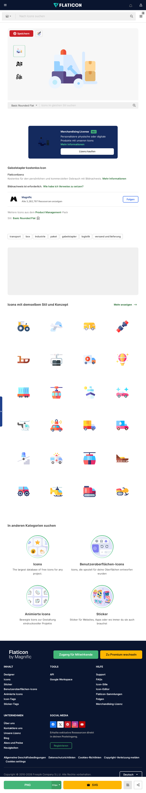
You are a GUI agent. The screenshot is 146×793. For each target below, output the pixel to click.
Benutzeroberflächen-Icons (20, 689)
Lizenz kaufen (87, 151)
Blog (6, 738)
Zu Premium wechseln (121, 654)
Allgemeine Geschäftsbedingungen (25, 757)
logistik (86, 236)
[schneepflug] (23, 491)
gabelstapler (69, 236)
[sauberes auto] (122, 392)
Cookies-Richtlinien (89, 757)
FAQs (99, 679)
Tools (54, 666)
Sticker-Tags (11, 703)
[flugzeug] (56, 326)
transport (15, 236)
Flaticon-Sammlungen (109, 694)
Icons (7, 679)
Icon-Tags (10, 698)
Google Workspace (61, 679)
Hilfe (99, 666)
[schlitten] (23, 359)
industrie (40, 236)
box (28, 236)
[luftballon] (122, 359)
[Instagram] (75, 724)
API (52, 674)
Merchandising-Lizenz (109, 703)
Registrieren (61, 745)
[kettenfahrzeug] (89, 491)
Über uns (9, 723)
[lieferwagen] (89, 425)
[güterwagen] (23, 392)
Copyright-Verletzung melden (121, 757)
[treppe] (23, 458)
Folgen (100, 698)
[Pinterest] (67, 724)
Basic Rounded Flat (24, 218)
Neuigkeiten (11, 747)
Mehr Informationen (72, 144)
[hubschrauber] (23, 425)
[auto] (56, 425)
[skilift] (56, 359)
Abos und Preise (13, 742)
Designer (9, 674)
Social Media (59, 715)
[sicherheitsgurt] (122, 326)
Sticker (8, 684)
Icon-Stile (102, 684)
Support (101, 674)
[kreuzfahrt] (89, 392)
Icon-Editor (103, 689)
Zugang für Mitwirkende (76, 654)
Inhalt (8, 666)
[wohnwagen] (89, 326)
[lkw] (89, 359)
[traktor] (23, 326)
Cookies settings (16, 761)
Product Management (48, 212)
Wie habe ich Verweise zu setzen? (63, 186)
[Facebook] (53, 724)
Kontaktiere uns (13, 728)
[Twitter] (60, 724)
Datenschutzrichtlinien (61, 757)
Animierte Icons (13, 694)
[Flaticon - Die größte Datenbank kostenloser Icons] (68, 5)
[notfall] (56, 458)
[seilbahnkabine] (89, 458)
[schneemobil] (122, 491)
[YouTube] (82, 724)
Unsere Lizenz (12, 733)
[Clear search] (123, 16)
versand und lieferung (108, 236)
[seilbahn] (56, 392)
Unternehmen (13, 715)
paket (53, 236)
